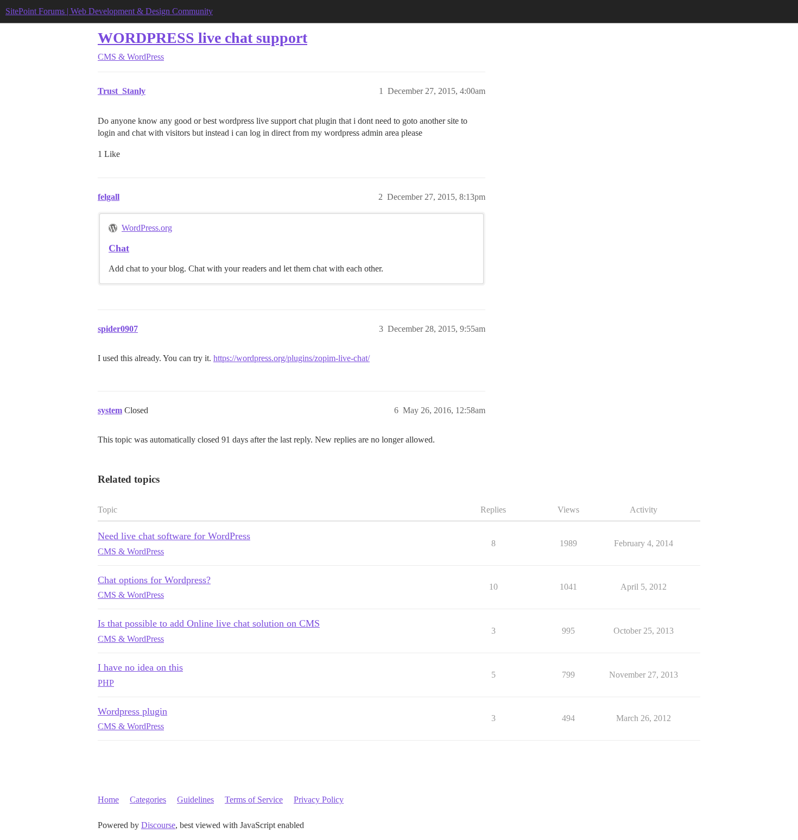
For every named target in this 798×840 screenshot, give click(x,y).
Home (108, 799)
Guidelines (195, 799)
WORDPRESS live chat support (202, 37)
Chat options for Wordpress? (154, 579)
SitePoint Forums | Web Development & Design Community (109, 11)
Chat (119, 248)
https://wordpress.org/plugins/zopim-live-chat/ (291, 358)
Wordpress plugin (132, 711)
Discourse (158, 825)
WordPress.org (147, 227)
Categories (148, 799)
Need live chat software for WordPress (174, 535)
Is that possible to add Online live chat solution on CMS (209, 623)
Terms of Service (254, 799)
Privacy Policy (319, 799)
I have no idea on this (140, 667)
